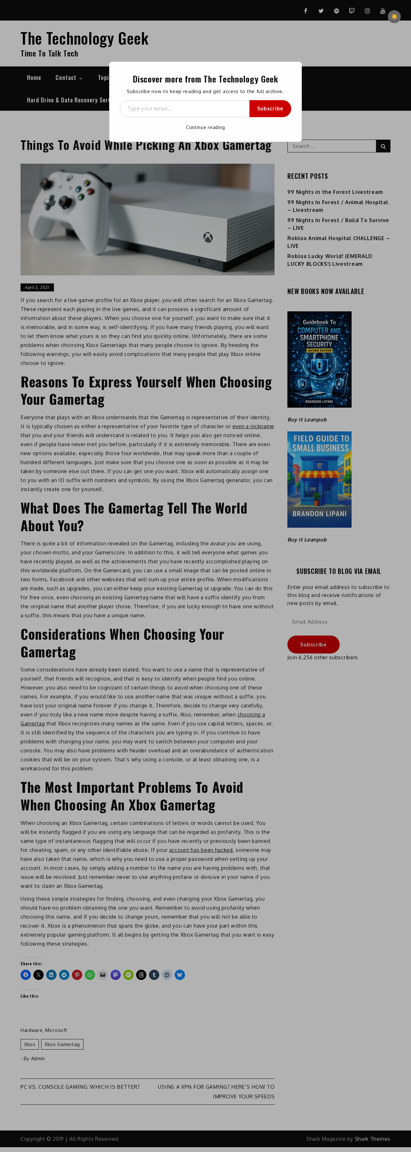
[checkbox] (394, 16)
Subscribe (270, 108)
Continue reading (205, 127)
